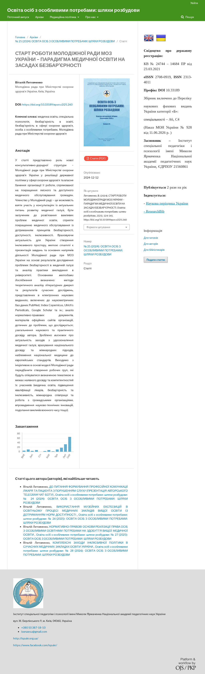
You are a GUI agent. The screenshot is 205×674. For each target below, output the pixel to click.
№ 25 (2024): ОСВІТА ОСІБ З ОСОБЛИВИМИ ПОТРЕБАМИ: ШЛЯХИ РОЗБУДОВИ (65, 41)
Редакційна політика (63, 17)
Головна (20, 37)
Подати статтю (156, 259)
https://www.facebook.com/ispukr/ (35, 645)
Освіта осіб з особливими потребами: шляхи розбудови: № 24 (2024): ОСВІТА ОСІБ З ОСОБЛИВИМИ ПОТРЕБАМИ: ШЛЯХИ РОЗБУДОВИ (75, 498)
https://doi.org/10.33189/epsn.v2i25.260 (47, 104)
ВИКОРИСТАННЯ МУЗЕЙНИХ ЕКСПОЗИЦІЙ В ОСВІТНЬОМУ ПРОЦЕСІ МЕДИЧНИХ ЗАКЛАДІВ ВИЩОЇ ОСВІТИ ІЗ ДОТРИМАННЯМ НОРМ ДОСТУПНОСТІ (75, 510)
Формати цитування (98, 227)
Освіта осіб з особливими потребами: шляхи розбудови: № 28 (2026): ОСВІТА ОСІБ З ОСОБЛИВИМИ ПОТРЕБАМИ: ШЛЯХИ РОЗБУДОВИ (75, 550)
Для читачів (151, 237)
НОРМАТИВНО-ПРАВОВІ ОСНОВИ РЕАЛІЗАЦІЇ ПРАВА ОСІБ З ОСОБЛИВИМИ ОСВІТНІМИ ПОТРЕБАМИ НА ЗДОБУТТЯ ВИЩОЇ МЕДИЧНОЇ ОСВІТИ (75, 530)
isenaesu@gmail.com (34, 631)
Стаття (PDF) (97, 158)
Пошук (189, 17)
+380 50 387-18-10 (33, 627)
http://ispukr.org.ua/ (25, 638)
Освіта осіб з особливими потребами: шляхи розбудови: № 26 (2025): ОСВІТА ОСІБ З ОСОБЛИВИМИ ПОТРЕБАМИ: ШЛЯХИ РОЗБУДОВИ (75, 518)
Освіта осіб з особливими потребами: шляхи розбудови (73, 10)
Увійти (194, 3)
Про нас (90, 17)
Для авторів (151, 243)
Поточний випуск (18, 17)
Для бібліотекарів (154, 249)
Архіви (39, 17)
